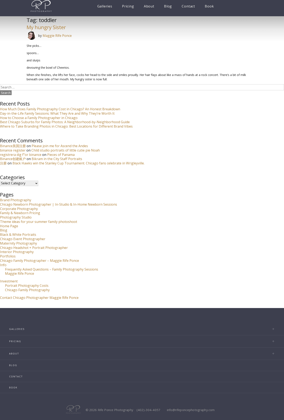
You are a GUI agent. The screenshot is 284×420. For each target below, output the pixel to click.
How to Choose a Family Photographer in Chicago (39, 118)
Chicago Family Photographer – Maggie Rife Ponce (39, 260)
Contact (188, 6)
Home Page (9, 226)
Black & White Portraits (18, 234)
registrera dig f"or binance (20, 154)
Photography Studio (16, 217)
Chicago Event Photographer (22, 239)
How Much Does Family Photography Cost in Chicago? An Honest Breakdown (60, 109)
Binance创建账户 (13, 159)
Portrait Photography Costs (26, 285)
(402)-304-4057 (148, 410)
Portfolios (8, 256)
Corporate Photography (19, 208)
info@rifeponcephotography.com (191, 410)
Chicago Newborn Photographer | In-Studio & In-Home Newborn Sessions (58, 204)
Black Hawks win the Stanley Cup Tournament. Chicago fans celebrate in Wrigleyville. (78, 163)
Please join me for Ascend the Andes (60, 146)
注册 (3, 163)
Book (209, 6)
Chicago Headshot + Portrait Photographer (34, 247)
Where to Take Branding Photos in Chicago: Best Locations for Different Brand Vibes (66, 126)
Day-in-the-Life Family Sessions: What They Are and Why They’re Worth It (57, 113)
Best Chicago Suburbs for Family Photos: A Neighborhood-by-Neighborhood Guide (65, 122)
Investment (9, 281)
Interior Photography (17, 252)
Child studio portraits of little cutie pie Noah (65, 150)
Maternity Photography (18, 243)
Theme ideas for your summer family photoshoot (38, 221)
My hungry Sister (46, 27)
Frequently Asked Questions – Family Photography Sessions (51, 269)
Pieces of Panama (61, 154)
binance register (13, 150)
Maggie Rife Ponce (57, 35)
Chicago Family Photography (27, 290)
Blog (168, 6)
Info (3, 265)
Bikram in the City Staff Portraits (57, 159)
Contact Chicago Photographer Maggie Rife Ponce (39, 297)
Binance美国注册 (13, 146)
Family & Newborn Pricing (20, 213)
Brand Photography (15, 200)
